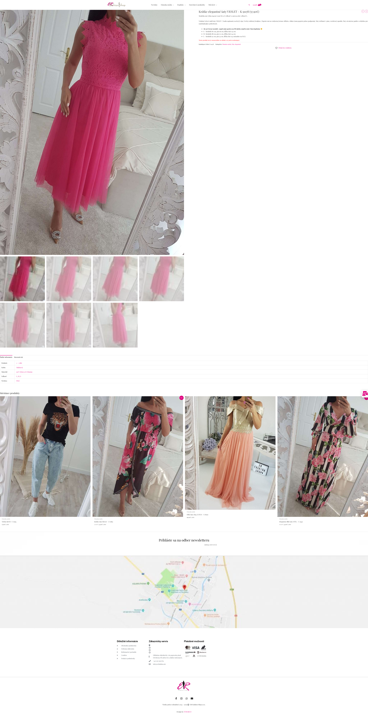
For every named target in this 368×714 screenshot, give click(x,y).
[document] (184, 357)
